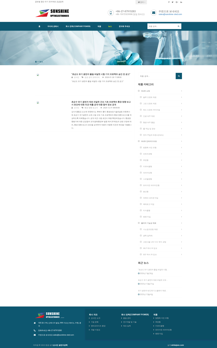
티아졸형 (146, 210)
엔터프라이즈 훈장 (98, 326)
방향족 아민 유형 (149, 147)
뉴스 (110, 26)
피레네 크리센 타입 (150, 198)
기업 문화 (94, 322)
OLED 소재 (145, 91)
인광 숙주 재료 (149, 116)
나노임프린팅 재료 (150, 229)
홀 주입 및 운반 (149, 128)
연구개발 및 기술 (130, 322)
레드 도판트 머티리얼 (151, 110)
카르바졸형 (147, 166)
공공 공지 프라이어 (92, 77)
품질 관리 (127, 318)
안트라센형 (147, 154)
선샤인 (76, 77)
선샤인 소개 (95, 318)
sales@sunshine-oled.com (170, 14)
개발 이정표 (95, 329)
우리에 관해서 (53, 26)
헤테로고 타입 (148, 204)
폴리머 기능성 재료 (148, 223)
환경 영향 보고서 (91, 107)
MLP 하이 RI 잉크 (150, 248)
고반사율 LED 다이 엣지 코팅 (154, 242)
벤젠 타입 (147, 217)
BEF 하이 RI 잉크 (150, 254)
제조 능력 (127, 326)
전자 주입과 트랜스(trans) (153, 135)
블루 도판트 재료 (149, 97)
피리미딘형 (147, 172)
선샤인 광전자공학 (60, 345)
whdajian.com (177, 345)
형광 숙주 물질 (149, 122)
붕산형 (145, 191)
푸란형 (145, 160)
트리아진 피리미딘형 (151, 185)
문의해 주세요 (124, 26)
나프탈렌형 (147, 179)
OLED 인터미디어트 (149, 141)
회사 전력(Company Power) (78, 26)
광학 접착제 (147, 235)
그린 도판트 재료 (149, 103)
